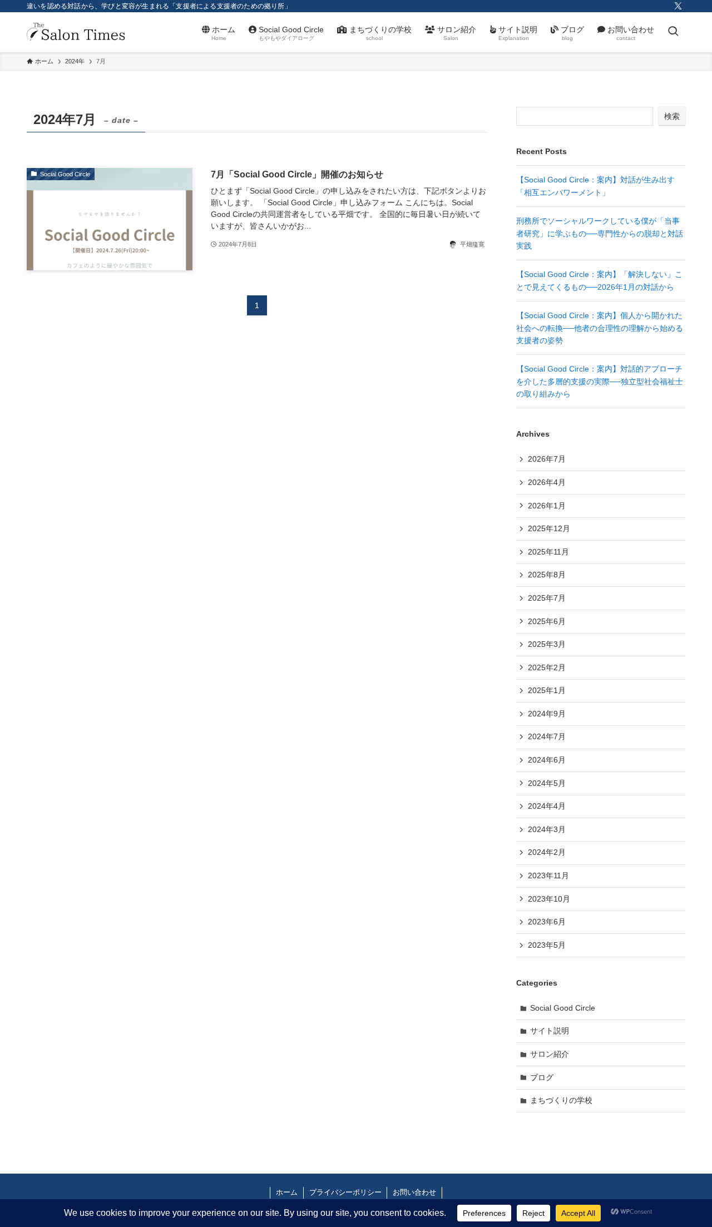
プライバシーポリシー (345, 1192)
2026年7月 (547, 458)
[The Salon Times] (76, 32)
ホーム (287, 1192)
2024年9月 (547, 713)
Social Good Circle (562, 1007)
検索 (672, 116)
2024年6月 (547, 759)
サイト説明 (549, 1030)
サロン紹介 (549, 1054)
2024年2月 (547, 852)
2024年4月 (547, 805)
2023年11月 (548, 875)
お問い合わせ (414, 1192)
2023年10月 (549, 898)
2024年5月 (547, 783)
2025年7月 (547, 597)
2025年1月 (547, 690)
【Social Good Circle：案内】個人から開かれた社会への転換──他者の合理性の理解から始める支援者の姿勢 (599, 328)
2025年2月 (547, 667)
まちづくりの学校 (561, 1100)
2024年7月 (547, 736)
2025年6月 (547, 621)
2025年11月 (548, 551)
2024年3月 (547, 829)
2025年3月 (547, 644)
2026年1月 (547, 505)
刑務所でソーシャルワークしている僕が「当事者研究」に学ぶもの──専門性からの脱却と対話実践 (599, 233)
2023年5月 (547, 945)
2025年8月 (547, 574)
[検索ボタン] (673, 32)
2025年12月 (549, 528)
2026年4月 (547, 482)
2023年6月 (547, 921)
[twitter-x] (678, 6)
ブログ (541, 1077)
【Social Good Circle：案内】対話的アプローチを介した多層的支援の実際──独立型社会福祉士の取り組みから (599, 381)
